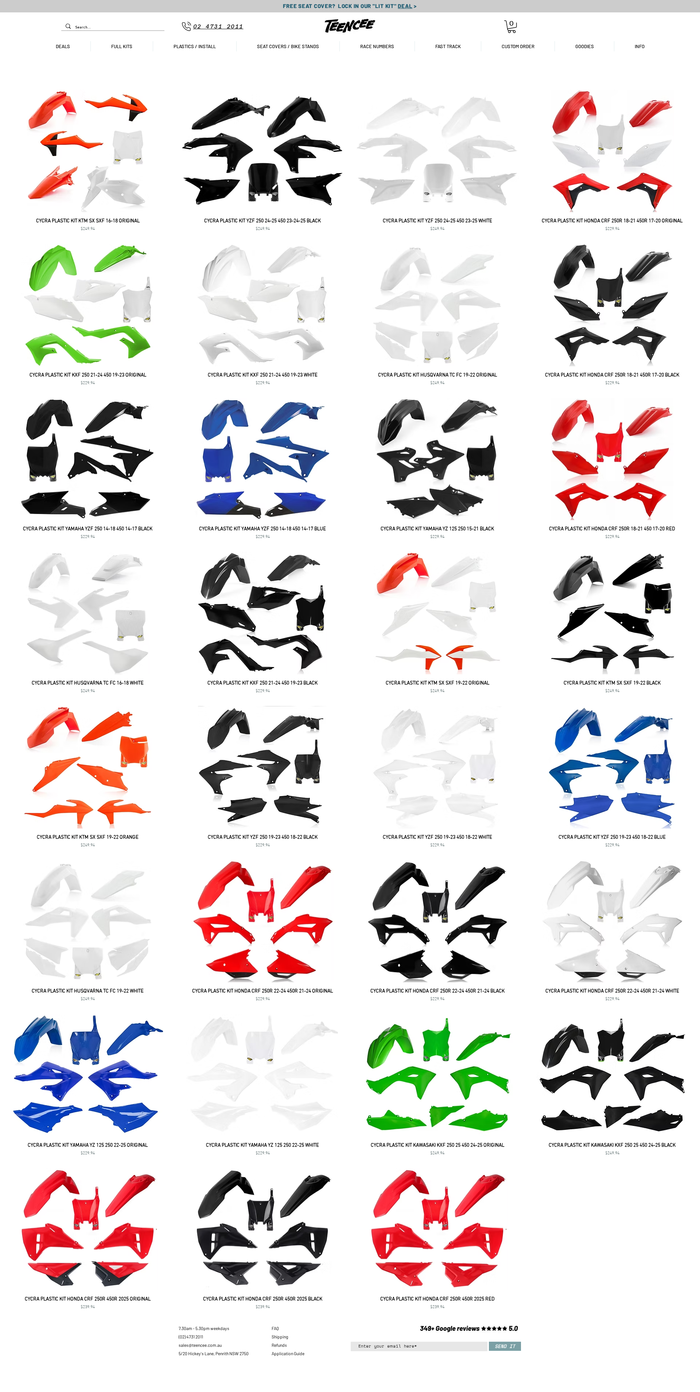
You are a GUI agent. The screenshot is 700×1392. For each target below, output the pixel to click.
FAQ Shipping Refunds (280, 1337)
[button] (511, 26)
